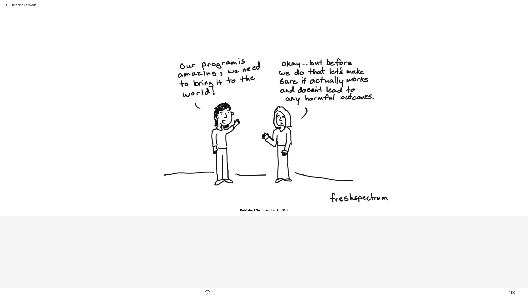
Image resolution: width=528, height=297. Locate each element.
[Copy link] (525, 5)
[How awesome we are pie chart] (498, 293)
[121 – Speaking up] (519, 293)
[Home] (2, 5)
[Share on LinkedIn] (520, 5)
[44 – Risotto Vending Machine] (505, 293)
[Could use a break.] (525, 293)
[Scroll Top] (2, 293)
